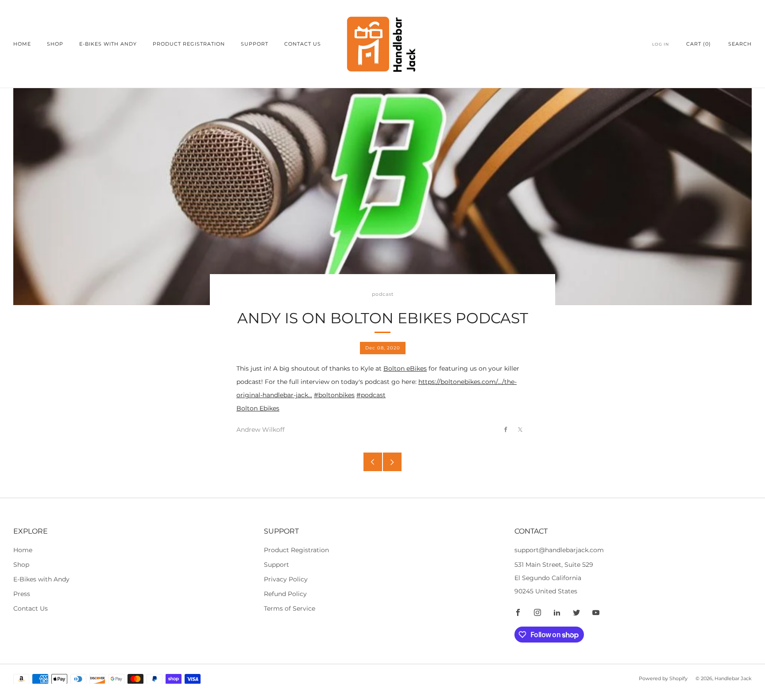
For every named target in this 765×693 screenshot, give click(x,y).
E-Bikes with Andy (108, 44)
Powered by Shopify (663, 678)
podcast (383, 294)
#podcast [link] (371, 395)
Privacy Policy (286, 579)
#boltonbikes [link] (334, 395)
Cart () (698, 44)
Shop (55, 44)
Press (21, 593)
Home (22, 44)
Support (254, 44)
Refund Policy (285, 593)
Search (740, 44)
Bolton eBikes (405, 368)
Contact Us (302, 44)
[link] (382, 408)
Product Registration (189, 44)
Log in (660, 44)
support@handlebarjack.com (559, 550)
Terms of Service (289, 608)
